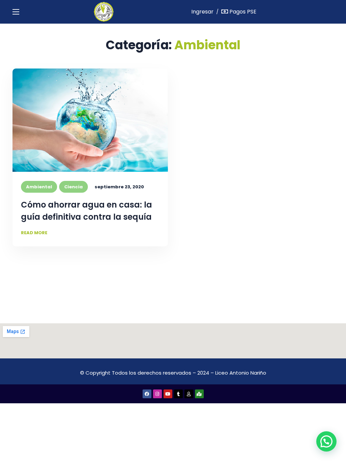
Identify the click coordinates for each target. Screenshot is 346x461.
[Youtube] (168, 393)
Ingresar (202, 12)
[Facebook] (147, 393)
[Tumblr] (178, 393)
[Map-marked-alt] (199, 393)
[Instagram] (157, 393)
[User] (188, 393)
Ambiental (39, 187)
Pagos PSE (242, 12)
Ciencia (73, 187)
